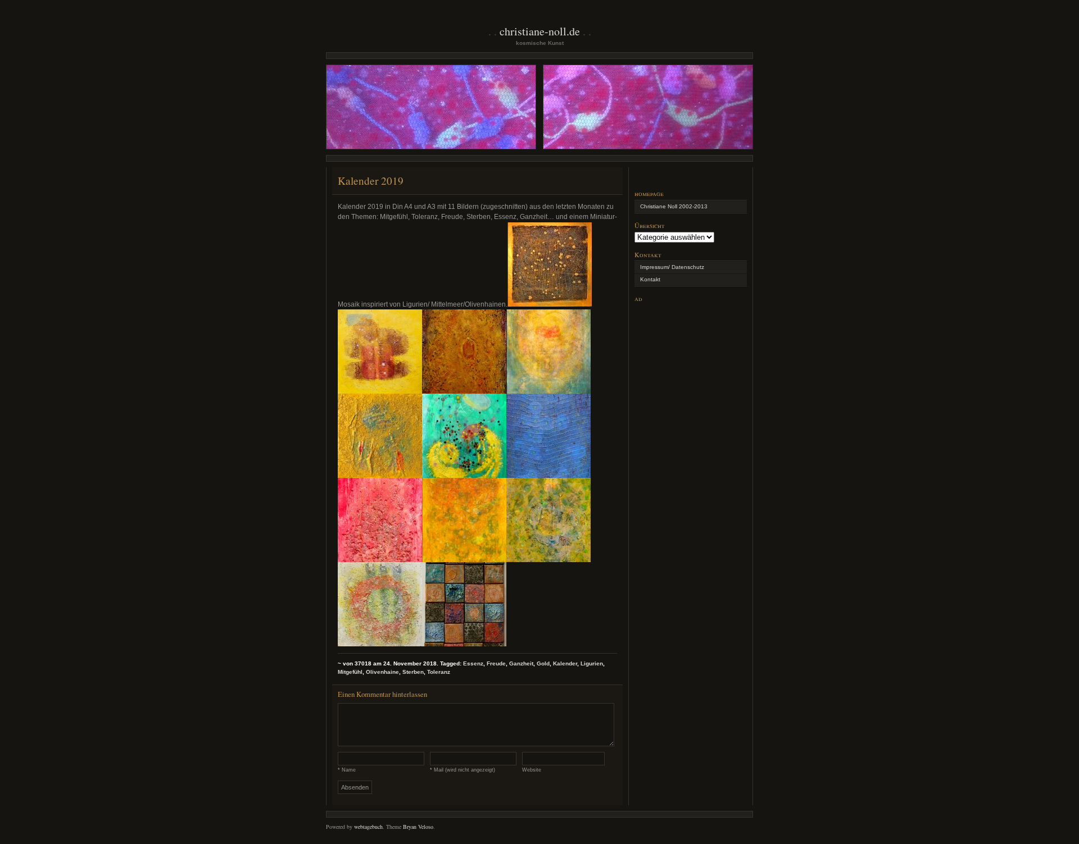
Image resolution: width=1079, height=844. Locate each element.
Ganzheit (521, 663)
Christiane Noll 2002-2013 (674, 206)
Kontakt (650, 279)
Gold (543, 663)
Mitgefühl (350, 672)
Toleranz (438, 672)
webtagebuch (368, 827)
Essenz (473, 663)
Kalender (565, 663)
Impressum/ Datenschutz (672, 267)
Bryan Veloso (418, 827)
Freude (496, 663)
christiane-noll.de (540, 31)
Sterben (413, 672)
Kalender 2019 (371, 181)
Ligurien (592, 663)
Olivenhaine (382, 672)
